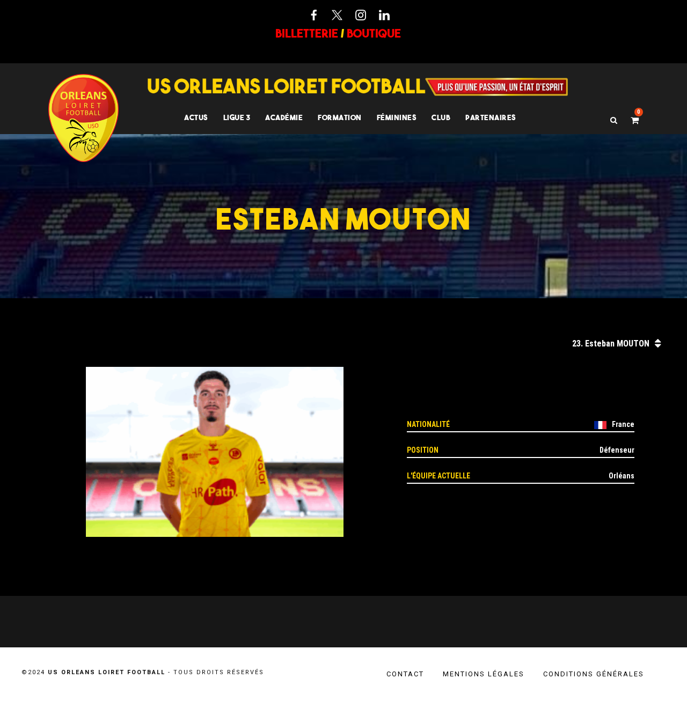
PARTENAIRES (490, 117)
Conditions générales (593, 674)
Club (441, 117)
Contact (405, 674)
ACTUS (196, 117)
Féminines (397, 117)
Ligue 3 (237, 117)
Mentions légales (483, 674)
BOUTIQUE (374, 33)
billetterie (306, 33)
